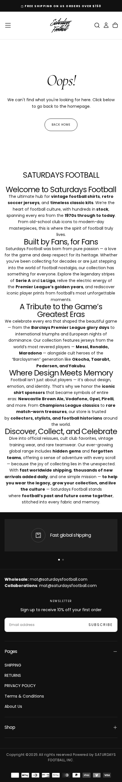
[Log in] (106, 25)
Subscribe (101, 624)
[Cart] (115, 25)
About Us (13, 706)
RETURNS (13, 675)
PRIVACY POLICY (20, 685)
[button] (8, 25)
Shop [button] (10, 727)
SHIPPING (13, 665)
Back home (61, 125)
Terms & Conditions (24, 696)
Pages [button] (11, 651)
